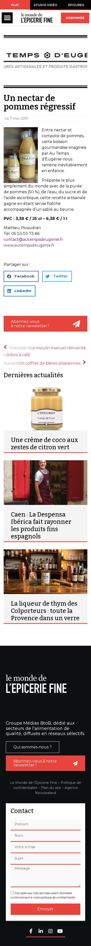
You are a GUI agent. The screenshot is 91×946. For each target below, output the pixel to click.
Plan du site (51, 788)
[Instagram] (50, 931)
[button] (7, 17)
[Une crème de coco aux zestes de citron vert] (45, 408)
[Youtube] (60, 931)
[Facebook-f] (31, 931)
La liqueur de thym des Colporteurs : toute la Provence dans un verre (45, 611)
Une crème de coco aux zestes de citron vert (44, 443)
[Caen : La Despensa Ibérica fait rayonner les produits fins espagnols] (45, 482)
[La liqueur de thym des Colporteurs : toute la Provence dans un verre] (45, 571)
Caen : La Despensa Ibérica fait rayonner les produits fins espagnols (41, 525)
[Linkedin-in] (41, 931)
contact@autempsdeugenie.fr (33, 239)
